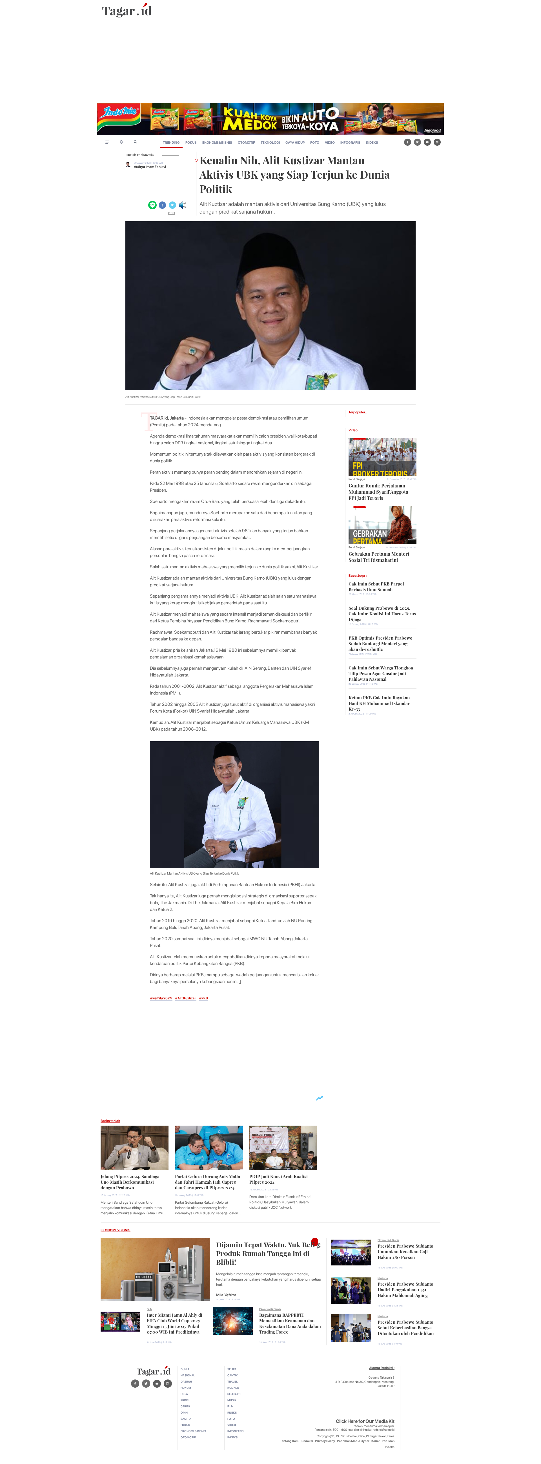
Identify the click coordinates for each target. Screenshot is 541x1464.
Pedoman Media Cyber (353, 1441)
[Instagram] (437, 142)
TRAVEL (232, 1381)
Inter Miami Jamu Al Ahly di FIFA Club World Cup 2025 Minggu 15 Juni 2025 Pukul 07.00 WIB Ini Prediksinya (174, 1323)
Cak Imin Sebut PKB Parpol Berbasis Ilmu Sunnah (376, 586)
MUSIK (231, 1400)
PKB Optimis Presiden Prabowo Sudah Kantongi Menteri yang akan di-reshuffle (381, 643)
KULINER (233, 1387)
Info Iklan (388, 1441)
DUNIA (185, 1369)
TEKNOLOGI (270, 143)
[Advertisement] (270, 60)
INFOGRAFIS (350, 143)
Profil (171, 213)
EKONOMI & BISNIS (217, 143)
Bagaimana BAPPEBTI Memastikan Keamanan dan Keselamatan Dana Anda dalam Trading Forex (290, 1323)
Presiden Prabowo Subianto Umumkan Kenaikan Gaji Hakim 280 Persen (405, 1251)
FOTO (314, 143)
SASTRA (186, 1418)
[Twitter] (417, 142)
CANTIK (232, 1375)
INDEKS (372, 143)
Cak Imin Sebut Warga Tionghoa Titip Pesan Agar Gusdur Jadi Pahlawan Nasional (381, 672)
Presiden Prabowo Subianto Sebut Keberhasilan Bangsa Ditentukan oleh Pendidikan (406, 1327)
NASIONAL (188, 1375)
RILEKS (232, 1412)
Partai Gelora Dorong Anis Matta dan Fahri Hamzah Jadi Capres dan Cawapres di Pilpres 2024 (207, 1181)
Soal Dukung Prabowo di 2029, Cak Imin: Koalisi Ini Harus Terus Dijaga (382, 613)
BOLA (184, 1394)
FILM (230, 1406)
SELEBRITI (234, 1394)
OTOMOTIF (246, 143)
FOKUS (191, 143)
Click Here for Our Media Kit (365, 1421)
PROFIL (185, 1400)
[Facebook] (407, 142)
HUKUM (186, 1387)
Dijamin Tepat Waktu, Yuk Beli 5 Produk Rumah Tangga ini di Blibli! (268, 1252)
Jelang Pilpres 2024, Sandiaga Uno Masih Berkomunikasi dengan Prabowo (130, 1181)
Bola (149, 1309)
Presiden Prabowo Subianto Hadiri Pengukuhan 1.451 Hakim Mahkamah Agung (405, 1289)
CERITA (185, 1406)
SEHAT (231, 1369)
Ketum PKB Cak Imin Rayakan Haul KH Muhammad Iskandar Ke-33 (379, 702)
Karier (375, 1441)
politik (178, 454)
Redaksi (307, 1441)
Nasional (383, 1278)
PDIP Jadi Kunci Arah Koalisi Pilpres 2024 (278, 1178)
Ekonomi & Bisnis (270, 1309)
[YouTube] (427, 142)
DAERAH (186, 1381)
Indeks (389, 1447)
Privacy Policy (325, 1441)
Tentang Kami (290, 1441)
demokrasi (175, 436)
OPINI (184, 1412)
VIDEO (330, 143)
